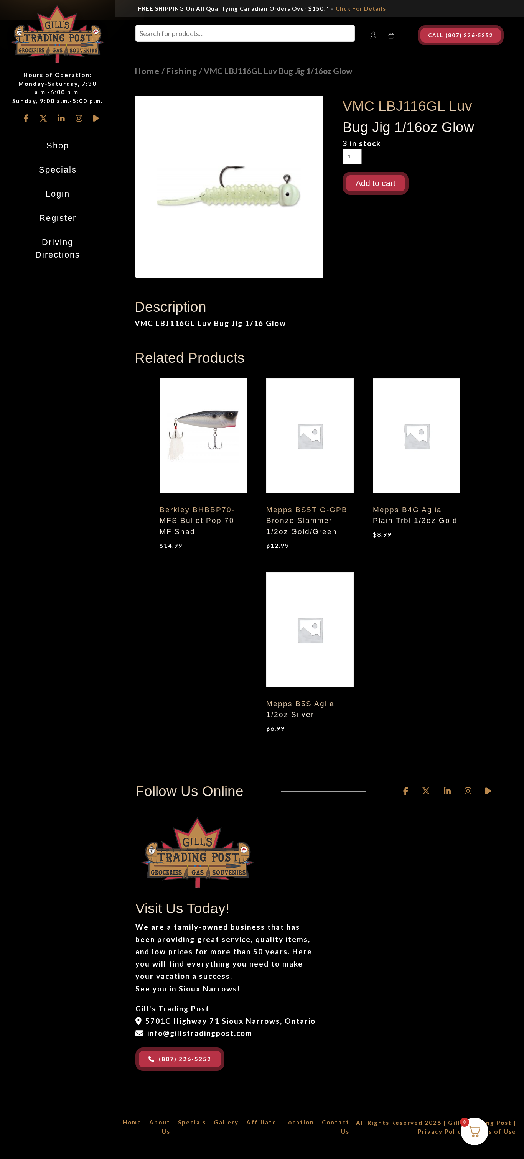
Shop (57, 145)
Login (58, 194)
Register (57, 218)
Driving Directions (57, 248)
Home (147, 71)
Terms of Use (494, 1131)
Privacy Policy (441, 1131)
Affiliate (261, 1122)
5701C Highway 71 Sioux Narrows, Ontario (230, 1020)
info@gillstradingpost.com (199, 1033)
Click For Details (361, 8)
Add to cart (375, 183)
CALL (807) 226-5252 (460, 35)
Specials (58, 169)
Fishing (182, 71)
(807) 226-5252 (185, 1058)
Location (299, 1122)
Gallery (226, 1122)
